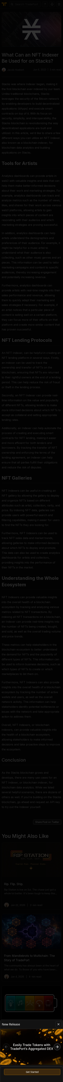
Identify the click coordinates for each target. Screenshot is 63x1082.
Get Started (32, 1072)
